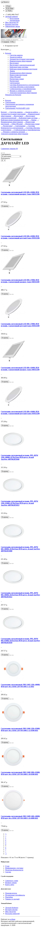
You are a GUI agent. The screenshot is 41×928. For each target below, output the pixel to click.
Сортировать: (6, 154)
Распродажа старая (17, 79)
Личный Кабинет (11, 908)
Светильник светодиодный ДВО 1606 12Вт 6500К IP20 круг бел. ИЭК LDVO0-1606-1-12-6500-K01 (20, 729)
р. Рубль (9, 11)
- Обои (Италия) (16, 124)
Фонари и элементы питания (20, 91)
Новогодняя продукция (18, 75)
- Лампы (32, 120)
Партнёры (9, 897)
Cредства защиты (16, 55)
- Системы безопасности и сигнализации (18, 127)
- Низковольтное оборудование (20, 121)
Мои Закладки (10, 912)
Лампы (12, 71)
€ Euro (8, 6)
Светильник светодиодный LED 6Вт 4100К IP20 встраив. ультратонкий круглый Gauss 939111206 (20, 237)
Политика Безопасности (14, 870)
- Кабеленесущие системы (27, 118)
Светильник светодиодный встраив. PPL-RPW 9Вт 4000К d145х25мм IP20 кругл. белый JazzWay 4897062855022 (20, 595)
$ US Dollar (9, 8)
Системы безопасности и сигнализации (24, 85)
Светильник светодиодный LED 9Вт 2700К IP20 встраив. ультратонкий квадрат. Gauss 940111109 (20, 281)
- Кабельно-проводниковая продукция (20, 119)
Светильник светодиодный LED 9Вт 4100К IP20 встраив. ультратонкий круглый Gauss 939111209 (20, 412)
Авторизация (14, 20)
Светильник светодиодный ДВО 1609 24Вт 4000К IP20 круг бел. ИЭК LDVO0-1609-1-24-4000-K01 (20, 817)
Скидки (8, 872)
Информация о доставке (14, 868)
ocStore (12, 919)
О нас (7, 866)
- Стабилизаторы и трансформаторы (26, 130)
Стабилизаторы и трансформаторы (23, 89)
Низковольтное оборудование (21, 73)
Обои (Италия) (15, 77)
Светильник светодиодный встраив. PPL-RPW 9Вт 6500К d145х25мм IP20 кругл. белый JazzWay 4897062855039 (20, 641)
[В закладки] (10, 206)
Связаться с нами (11, 881)
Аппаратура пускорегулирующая (22, 59)
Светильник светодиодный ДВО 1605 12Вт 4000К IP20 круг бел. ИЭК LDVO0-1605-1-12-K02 (20, 685)
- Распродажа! (7, 126)
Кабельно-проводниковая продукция (23, 69)
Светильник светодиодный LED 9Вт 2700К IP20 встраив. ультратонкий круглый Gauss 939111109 (20, 325)
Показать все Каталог (13, 95)
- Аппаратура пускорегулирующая (20, 113)
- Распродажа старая (31, 124)
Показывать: (5, 158)
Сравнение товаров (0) (9, 149)
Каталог (8, 53)
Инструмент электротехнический (22, 65)
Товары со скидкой (12, 899)
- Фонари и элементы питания (13, 132)
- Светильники (19, 126)
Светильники (15, 83)
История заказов (11, 910)
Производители (11, 893)
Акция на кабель (16, 57)
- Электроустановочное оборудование (14, 133)
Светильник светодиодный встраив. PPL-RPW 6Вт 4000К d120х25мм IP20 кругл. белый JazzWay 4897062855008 (20, 549)
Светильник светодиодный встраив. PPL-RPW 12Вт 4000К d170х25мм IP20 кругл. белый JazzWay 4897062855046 (19, 457)
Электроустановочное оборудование (23, 93)
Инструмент (14, 63)
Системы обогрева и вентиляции (22, 87)
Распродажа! (14, 81)
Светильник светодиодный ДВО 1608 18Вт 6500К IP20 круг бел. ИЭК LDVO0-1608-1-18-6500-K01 (20, 773)
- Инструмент (17, 116)
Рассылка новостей (12, 913)
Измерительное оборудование (21, 61)
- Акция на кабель (30, 112)
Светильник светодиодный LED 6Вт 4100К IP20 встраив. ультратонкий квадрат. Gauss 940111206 (20, 193)
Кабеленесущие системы (19, 67)
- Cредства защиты (15, 112)
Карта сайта (9, 885)
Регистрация (14, 18)
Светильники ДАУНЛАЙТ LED (17, 108)
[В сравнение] (13, 206)
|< (6, 834)
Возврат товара (11, 883)
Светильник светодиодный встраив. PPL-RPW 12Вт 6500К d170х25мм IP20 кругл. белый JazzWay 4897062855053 (19, 503)
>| (6, 854)
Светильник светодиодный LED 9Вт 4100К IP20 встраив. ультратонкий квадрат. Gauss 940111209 (20, 369)
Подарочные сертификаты (15, 895)
